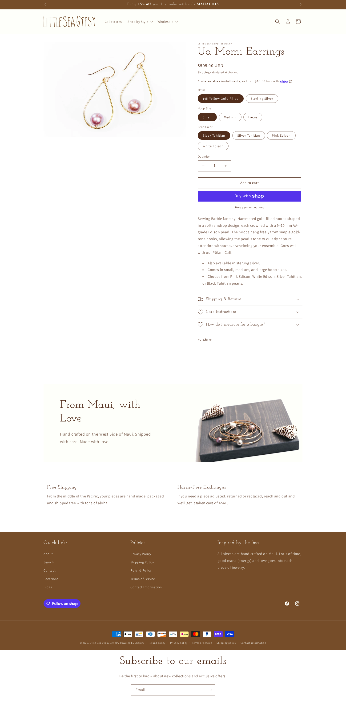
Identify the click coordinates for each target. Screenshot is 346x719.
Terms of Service (142, 579)
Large (252, 117)
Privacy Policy (140, 554)
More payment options (249, 207)
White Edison (213, 146)
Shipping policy (226, 642)
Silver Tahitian (248, 135)
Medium (230, 117)
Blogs (48, 587)
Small (207, 117)
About (48, 554)
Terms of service (202, 642)
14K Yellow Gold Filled (221, 98)
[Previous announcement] (45, 4)
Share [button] (207, 340)
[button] (140, 22)
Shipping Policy (142, 562)
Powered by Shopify (132, 642)
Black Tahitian (214, 135)
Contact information (253, 642)
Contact (50, 570)
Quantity (203, 157)
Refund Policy (140, 570)
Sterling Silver (262, 98)
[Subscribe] (210, 689)
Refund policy (157, 642)
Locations (51, 579)
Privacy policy (179, 642)
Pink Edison (281, 135)
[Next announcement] (301, 4)
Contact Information (146, 587)
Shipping (204, 72)
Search (49, 562)
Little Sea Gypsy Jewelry (104, 642)
